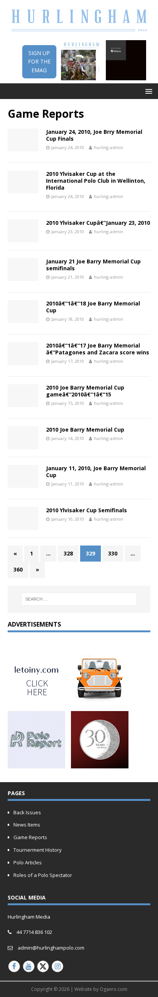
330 (112, 553)
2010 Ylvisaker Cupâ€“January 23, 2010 (98, 222)
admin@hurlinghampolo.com (51, 947)
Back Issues (27, 812)
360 (18, 569)
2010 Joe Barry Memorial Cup (85, 429)
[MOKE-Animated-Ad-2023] (99, 700)
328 (68, 553)
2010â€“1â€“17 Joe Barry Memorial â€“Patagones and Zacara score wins (97, 349)
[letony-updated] (36, 700)
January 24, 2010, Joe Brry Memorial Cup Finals (94, 135)
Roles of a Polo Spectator (42, 875)
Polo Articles (27, 862)
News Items (26, 824)
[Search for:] (79, 599)
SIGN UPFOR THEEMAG (39, 61)
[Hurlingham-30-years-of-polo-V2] (99, 764)
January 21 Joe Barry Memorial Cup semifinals (93, 265)
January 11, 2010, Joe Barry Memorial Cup (96, 471)
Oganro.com (113, 989)
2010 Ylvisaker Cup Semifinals (86, 510)
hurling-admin (108, 147)
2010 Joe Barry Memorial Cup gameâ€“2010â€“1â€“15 (85, 391)
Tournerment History (37, 849)
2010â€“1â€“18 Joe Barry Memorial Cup (93, 307)
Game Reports (30, 837)
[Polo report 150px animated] (36, 764)
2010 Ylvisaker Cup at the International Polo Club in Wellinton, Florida (95, 180)
